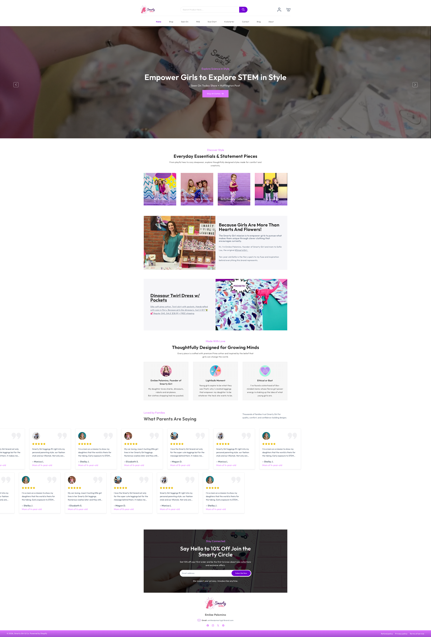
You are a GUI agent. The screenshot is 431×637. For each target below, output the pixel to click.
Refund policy (387, 634)
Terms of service (417, 634)
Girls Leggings (271, 199)
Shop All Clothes (214, 94)
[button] (288, 9)
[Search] (243, 10)
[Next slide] (415, 84)
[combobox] (214, 9)
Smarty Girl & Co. (22, 633)
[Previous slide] (15, 84)
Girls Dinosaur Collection (234, 199)
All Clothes (160, 199)
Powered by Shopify (38, 633)
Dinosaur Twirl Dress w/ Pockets (175, 298)
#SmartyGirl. (241, 250)
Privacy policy (401, 634)
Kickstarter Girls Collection (197, 199)
